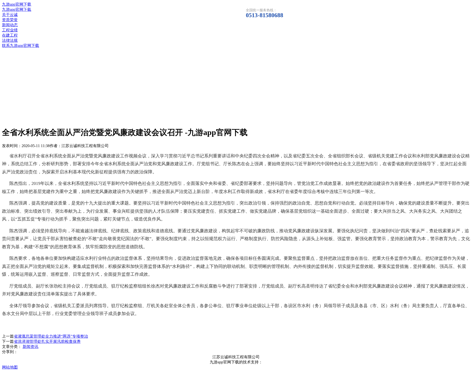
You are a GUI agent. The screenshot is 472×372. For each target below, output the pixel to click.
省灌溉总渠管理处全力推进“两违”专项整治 (51, 336)
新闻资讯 (30, 346)
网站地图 (10, 367)
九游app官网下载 (16, 4)
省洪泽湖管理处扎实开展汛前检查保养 (47, 341)
